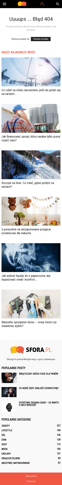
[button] (58, 4)
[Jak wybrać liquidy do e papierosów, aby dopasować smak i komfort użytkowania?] (31, 257)
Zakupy (6, 425)
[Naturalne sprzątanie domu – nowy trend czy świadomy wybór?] (31, 304)
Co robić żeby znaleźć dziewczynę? (39, 388)
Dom (4, 439)
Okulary (6, 453)
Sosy (4, 444)
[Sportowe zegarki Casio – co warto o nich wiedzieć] (9, 406)
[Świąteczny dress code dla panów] (9, 378)
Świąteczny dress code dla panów (38, 373)
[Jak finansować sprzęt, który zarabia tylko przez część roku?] (31, 118)
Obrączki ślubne (11, 458)
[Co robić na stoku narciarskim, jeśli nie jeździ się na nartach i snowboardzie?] (31, 72)
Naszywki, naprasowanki (16, 463)
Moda (5, 449)
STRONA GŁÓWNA (40, 39)
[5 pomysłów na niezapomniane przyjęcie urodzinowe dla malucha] (31, 211)
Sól (3, 435)
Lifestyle (7, 430)
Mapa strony (31, 476)
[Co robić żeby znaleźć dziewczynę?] (9, 392)
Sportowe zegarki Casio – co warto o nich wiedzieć (39, 403)
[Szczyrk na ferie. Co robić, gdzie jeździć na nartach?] (31, 164)
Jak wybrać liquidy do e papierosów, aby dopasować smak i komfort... (26, 277)
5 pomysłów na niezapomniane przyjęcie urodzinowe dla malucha (26, 231)
